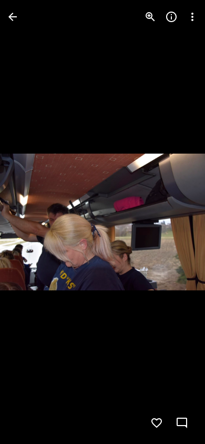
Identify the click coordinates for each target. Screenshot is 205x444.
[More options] (192, 16)
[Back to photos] (12, 16)
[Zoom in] (150, 16)
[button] (29, 222)
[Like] (156, 423)
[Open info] (171, 16)
